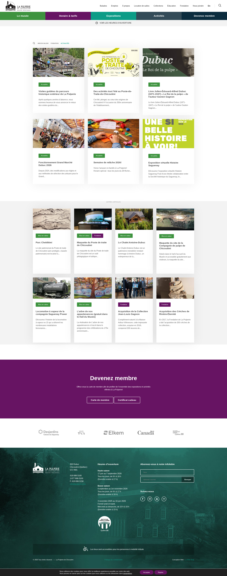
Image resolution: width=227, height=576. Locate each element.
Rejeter (160, 572)
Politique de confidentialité (113, 560)
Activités (159, 15)
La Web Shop (189, 560)
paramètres (127, 573)
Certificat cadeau (127, 400)
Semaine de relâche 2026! (107, 162)
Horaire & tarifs (68, 15)
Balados (103, 6)
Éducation (171, 6)
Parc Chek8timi (44, 242)
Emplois (114, 6)
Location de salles (141, 6)
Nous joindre (198, 6)
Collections (158, 6)
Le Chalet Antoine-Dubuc (131, 242)
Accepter (146, 572)
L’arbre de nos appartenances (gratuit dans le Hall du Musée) (92, 314)
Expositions (113, 15)
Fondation (184, 6)
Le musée (23, 15)
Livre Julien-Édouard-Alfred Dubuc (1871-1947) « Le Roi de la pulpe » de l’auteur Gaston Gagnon (168, 94)
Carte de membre (100, 400)
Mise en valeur (43, 43)
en (209, 6)
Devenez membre (204, 15)
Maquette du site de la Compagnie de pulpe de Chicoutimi (172, 246)
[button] (34, 43)
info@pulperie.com (78, 484)
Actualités (65, 43)
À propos (126, 6)
